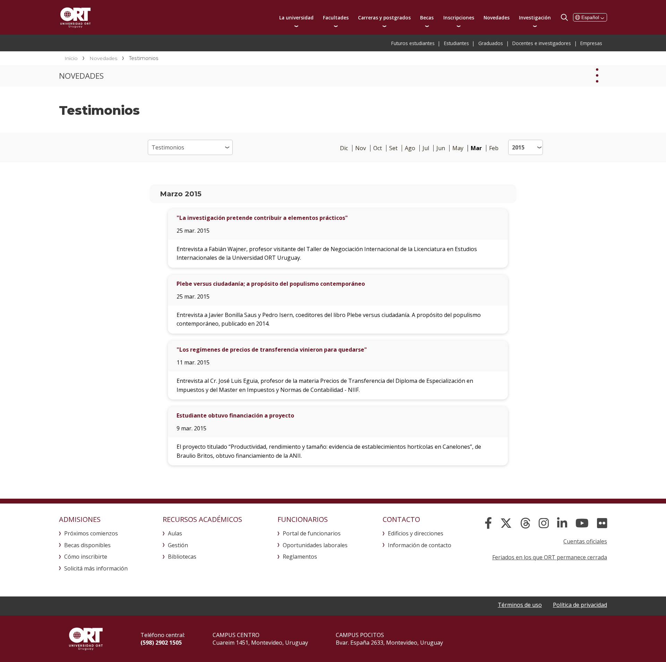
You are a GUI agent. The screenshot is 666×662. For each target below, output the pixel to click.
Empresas (591, 43)
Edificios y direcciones (415, 533)
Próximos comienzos (91, 533)
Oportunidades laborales (315, 545)
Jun (440, 148)
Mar (476, 148)
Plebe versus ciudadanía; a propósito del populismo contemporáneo (271, 283)
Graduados (490, 43)
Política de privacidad (580, 605)
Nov (360, 148)
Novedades (497, 17)
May (457, 148)
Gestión (178, 545)
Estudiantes (456, 43)
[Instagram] (544, 523)
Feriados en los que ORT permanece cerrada (549, 557)
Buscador (564, 17)
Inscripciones (458, 17)
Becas (427, 17)
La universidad (296, 17)
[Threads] (525, 523)
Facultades (336, 17)
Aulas (175, 533)
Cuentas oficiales (585, 541)
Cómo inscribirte (85, 556)
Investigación (535, 17)
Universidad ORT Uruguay (75, 17)
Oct (377, 148)
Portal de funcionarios (312, 533)
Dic (344, 148)
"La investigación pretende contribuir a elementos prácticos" (262, 218)
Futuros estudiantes (413, 43)
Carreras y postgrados (384, 17)
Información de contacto (419, 545)
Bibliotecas (182, 556)
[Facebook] (488, 523)
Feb (493, 148)
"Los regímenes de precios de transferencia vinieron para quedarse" (272, 349)
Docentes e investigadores (541, 43)
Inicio (71, 58)
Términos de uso (520, 605)
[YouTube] (582, 523)
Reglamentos (300, 556)
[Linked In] (562, 523)
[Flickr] (602, 523)
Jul (425, 148)
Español (590, 17)
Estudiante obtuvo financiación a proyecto (235, 415)
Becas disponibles (87, 545)
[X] (506, 523)
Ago (410, 148)
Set (393, 148)
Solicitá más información (96, 568)
